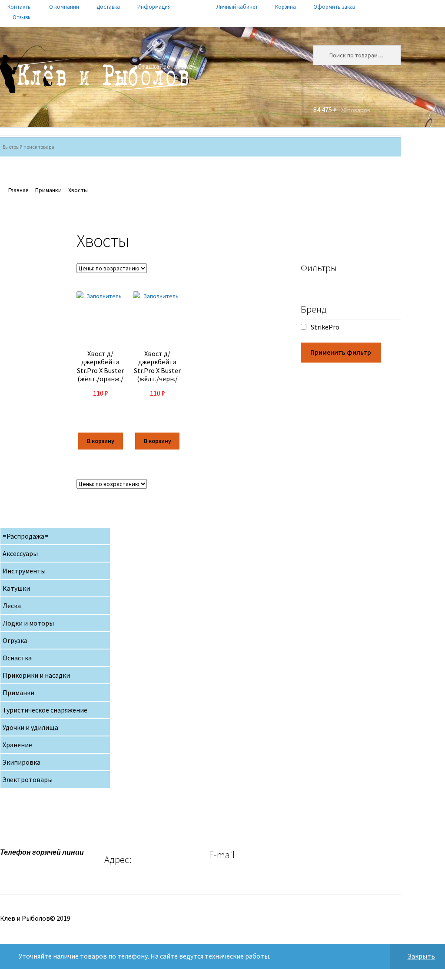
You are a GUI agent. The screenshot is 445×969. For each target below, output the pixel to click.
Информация (154, 6)
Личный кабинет (237, 6)
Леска (12, 605)
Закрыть (421, 956)
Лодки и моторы (28, 623)
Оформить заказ (334, 6)
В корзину (100, 441)
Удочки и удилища (30, 727)
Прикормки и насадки (36, 675)
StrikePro (325, 327)
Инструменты (24, 570)
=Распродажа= (25, 536)
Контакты (19, 6)
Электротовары (28, 779)
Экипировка (21, 762)
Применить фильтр (340, 352)
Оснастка (17, 657)
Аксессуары (20, 553)
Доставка (108, 6)
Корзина (285, 6)
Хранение (17, 744)
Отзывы (22, 17)
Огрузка (15, 640)
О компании (64, 6)
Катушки (16, 588)
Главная (18, 190)
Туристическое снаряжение (45, 710)
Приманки (48, 190)
